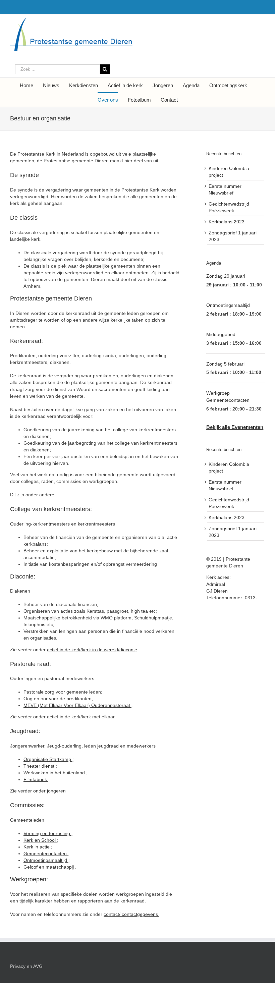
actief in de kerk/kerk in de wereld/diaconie (92, 649)
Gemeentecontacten (45, 853)
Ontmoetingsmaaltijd (45, 860)
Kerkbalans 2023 (226, 221)
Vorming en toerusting (47, 833)
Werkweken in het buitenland (54, 772)
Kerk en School (40, 840)
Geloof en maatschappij (49, 867)
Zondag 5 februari (225, 364)
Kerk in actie (37, 846)
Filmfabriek (35, 779)
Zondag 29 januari (225, 276)
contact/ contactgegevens (131, 914)
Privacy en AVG (26, 966)
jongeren (56, 790)
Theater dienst (39, 766)
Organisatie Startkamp (47, 759)
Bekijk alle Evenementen (234, 427)
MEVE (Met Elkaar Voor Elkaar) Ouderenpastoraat (77, 705)
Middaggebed (220, 334)
